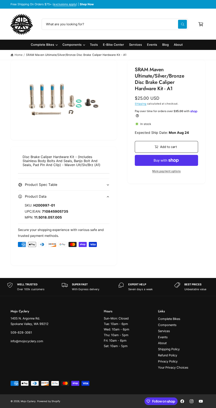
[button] (200, 24)
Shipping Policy (169, 349)
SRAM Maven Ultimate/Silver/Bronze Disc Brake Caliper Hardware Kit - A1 (76, 54)
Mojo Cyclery (28, 401)
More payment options (166, 171)
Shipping (140, 103)
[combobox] (115, 24)
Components (167, 325)
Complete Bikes (169, 319)
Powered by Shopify (48, 401)
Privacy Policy (168, 361)
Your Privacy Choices (173, 367)
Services (164, 331)
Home (19, 54)
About (162, 343)
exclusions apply (65, 4)
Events (163, 337)
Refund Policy (167, 355)
